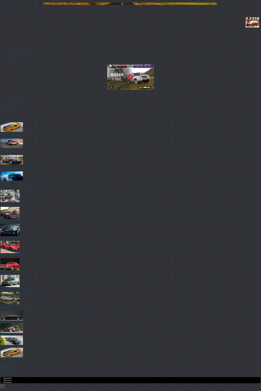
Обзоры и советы (5, 308)
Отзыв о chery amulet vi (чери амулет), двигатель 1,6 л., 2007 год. (18, 306)
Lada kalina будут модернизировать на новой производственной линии (19, 289)
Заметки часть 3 (7, 382)
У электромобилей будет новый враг (10, 220)
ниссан (18, 117)
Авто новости (9, 13)
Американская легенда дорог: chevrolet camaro (13, 322)
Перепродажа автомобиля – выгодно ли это (15, 103)
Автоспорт (3, 274)
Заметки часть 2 (7, 380)
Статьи (2, 257)
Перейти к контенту (6, 1)
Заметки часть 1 (7, 378)
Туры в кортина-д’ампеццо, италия (12, 57)
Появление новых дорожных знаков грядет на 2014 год (15, 359)
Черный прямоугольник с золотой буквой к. (12, 346)
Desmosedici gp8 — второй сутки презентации (15, 55)
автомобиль (4, 117)
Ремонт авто (4, 206)
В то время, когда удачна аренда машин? (14, 97)
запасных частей (11, 117)
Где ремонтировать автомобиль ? (12, 110)
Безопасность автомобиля (8, 334)
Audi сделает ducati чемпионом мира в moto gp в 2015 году (16, 272)
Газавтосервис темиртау (7, 203)
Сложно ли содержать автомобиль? (10, 255)
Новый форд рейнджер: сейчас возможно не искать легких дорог (20, 53)
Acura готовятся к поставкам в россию (11, 238)
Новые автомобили (8, 368)
